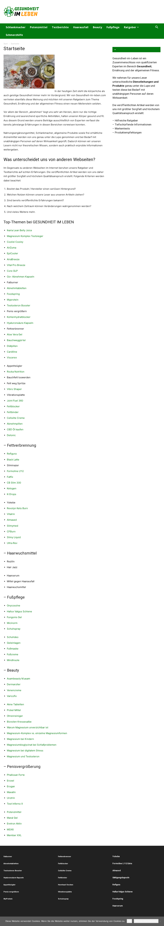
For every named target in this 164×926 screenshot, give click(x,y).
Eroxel (10, 780)
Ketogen (11, 488)
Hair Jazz (12, 567)
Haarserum (13, 575)
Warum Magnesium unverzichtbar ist (27, 727)
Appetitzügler (14, 365)
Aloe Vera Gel (14, 334)
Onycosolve (13, 605)
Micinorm (12, 622)
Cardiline (12, 351)
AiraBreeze (13, 259)
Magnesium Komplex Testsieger (25, 236)
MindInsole (13, 660)
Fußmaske (12, 648)
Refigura (11, 453)
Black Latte (13, 459)
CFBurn (11, 531)
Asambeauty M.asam (18, 678)
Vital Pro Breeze (16, 265)
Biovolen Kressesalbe (19, 721)
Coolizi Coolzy (15, 241)
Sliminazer (13, 465)
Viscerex (12, 357)
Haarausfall (80, 27)
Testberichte (60, 27)
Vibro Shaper (14, 389)
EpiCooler (12, 253)
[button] (156, 27)
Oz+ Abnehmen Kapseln (20, 276)
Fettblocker (13, 406)
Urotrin (11, 797)
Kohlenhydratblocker (18, 316)
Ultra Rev (12, 543)
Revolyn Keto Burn (17, 508)
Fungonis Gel (14, 617)
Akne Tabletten (15, 704)
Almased (12, 519)
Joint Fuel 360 (15, 400)
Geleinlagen (13, 642)
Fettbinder (13, 412)
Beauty (97, 27)
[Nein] (160, 921)
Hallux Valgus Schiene (19, 611)
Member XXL (14, 835)
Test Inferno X (15, 803)
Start (6, 43)
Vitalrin (11, 514)
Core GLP (12, 270)
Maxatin (11, 792)
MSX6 (10, 829)
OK (129, 921)
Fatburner (12, 282)
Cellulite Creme (16, 417)
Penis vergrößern (17, 311)
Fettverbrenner (15, 328)
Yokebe (11, 502)
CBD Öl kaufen (15, 429)
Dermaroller (13, 684)
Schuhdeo (12, 637)
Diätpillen (12, 345)
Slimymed (12, 525)
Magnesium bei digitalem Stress (25, 750)
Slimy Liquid (14, 537)
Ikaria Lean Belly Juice (19, 230)
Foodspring (13, 293)
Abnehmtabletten (16, 288)
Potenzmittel (38, 27)
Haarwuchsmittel (16, 587)
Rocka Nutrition (15, 371)
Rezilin (11, 561)
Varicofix (12, 696)
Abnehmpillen (15, 423)
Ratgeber (130, 27)
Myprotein (12, 299)
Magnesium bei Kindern (20, 738)
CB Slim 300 (14, 482)
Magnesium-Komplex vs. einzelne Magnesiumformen (37, 733)
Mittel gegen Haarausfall (20, 581)
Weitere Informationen (146, 921)
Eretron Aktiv (14, 823)
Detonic (11, 435)
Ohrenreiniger (15, 715)
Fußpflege (113, 27)
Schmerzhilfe (14, 35)
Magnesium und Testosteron (23, 756)
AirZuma (12, 247)
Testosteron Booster (18, 305)
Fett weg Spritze (16, 383)
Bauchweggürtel (16, 340)
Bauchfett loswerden (18, 377)
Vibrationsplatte (16, 394)
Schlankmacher (15, 27)
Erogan (11, 786)
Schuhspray (13, 628)
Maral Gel (12, 817)
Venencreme (14, 690)
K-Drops (11, 494)
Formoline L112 (15, 471)
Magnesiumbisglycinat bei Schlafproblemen (31, 744)
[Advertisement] (102, 12)
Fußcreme (12, 654)
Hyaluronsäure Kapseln (20, 322)
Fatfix (10, 476)
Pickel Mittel (14, 710)
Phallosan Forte (16, 774)
